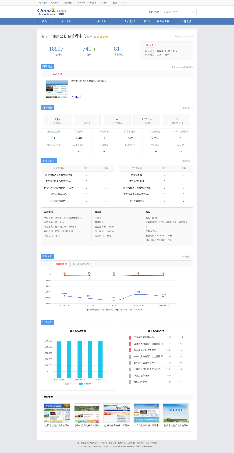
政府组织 (161, 51)
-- (117, 119)
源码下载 (81, 3)
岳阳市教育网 (140, 382)
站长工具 (54, 3)
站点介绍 (57, 74)
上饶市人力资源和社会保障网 (148, 344)
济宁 (167, 54)
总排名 (59, 54)
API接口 (92, 3)
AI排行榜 (130, 21)
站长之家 (43, 3)
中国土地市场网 (141, 375)
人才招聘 (131, 443)
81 (117, 49)
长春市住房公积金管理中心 (147, 369)
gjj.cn (89, 36)
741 (87, 49)
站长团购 (103, 3)
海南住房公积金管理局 (145, 350)
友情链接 (112, 443)
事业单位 (118, 54)
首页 (44, 21)
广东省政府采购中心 (144, 337)
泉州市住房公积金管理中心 (87, 426)
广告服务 (103, 443)
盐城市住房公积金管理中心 (116, 426)
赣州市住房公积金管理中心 (176, 426)
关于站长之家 (83, 443)
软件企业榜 (163, 21)
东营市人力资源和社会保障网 (148, 356)
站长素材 (68, 3)
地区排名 (101, 21)
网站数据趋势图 (81, 264)
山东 (89, 54)
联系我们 (94, 443)
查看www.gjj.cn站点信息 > (182, 67)
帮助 (147, 443)
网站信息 (149, 45)
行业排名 (66, 21)
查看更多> (186, 108)
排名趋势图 (61, 264)
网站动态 (140, 443)
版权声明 (122, 443)
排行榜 (146, 21)
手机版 (154, 443)
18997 (57, 49)
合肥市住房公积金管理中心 (57, 426)
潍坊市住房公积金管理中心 (147, 363)
